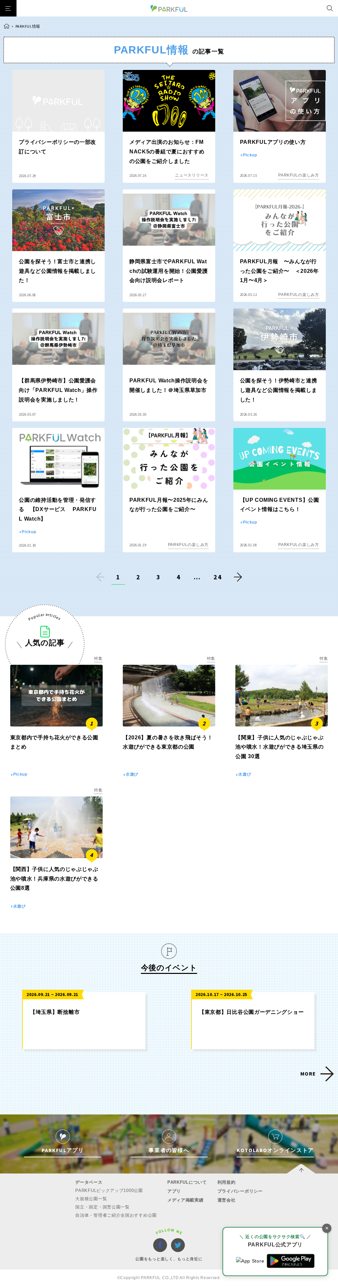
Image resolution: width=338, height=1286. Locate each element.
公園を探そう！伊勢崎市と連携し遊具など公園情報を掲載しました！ (278, 390)
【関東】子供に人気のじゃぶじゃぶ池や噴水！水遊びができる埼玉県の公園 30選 (279, 747)
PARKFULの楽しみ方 (298, 175)
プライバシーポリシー (240, 1191)
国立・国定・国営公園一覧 (102, 1207)
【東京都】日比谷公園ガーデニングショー (251, 1012)
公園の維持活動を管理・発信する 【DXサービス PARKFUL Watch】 (57, 509)
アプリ (174, 1191)
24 (218, 577)
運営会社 (227, 1200)
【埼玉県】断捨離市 (55, 1012)
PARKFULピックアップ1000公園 (109, 1190)
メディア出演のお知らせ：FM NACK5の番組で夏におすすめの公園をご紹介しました (167, 151)
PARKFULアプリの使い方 (273, 142)
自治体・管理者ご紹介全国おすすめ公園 (116, 1215)
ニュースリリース (192, 175)
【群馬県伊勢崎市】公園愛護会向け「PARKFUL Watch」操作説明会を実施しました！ (58, 390)
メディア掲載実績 (185, 1200)
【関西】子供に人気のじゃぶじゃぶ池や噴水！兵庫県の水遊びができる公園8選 (54, 878)
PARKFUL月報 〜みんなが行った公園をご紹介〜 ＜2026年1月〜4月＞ (279, 271)
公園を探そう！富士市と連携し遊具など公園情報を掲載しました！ (57, 271)
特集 (98, 658)
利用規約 (227, 1182)
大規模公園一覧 (91, 1199)
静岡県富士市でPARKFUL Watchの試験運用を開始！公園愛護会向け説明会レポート (168, 271)
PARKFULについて (187, 1182)
